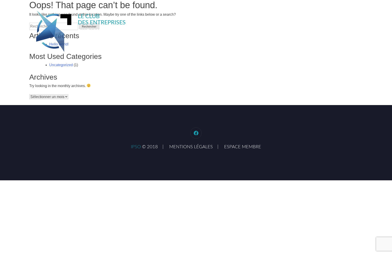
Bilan (304, 18)
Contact (353, 18)
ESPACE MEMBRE (242, 147)
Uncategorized (61, 65)
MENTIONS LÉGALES (191, 147)
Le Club (248, 18)
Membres (327, 18)
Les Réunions (277, 18)
